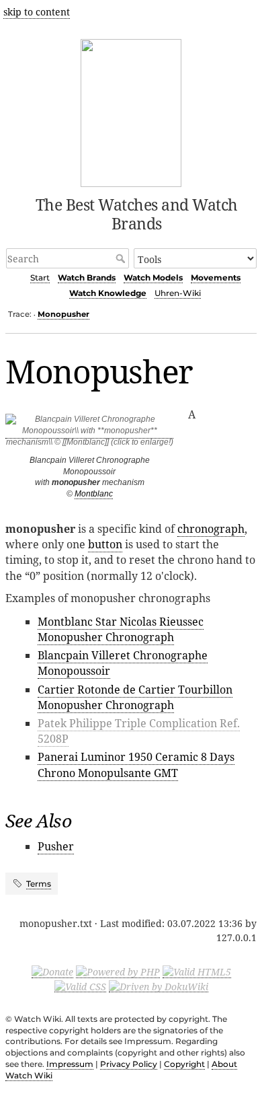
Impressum (69, 1064)
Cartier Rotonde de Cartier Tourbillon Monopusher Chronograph (135, 697)
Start (40, 277)
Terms (38, 884)
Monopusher (63, 314)
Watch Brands (87, 277)
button (105, 544)
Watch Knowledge (107, 293)
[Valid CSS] (80, 985)
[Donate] (52, 971)
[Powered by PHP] (118, 971)
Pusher (56, 846)
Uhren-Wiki (178, 293)
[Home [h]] (131, 111)
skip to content (36, 11)
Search (122, 258)
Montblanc (94, 493)
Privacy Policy (128, 1064)
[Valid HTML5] (197, 971)
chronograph (211, 528)
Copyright (184, 1064)
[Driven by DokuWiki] (158, 985)
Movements (216, 277)
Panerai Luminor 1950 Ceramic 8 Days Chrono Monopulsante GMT (136, 764)
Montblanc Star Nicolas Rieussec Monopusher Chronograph (121, 629)
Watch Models (153, 277)
